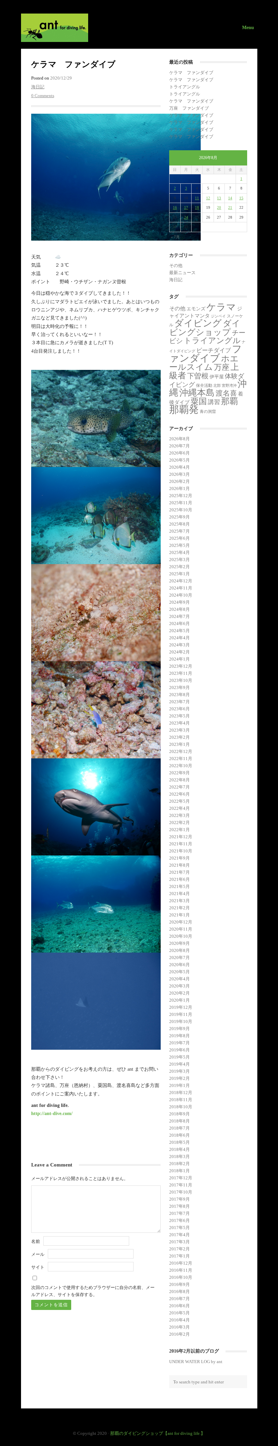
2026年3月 (179, 474)
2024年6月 (179, 623)
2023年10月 (180, 680)
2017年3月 (179, 1241)
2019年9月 (179, 1028)
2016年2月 (179, 1334)
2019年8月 (179, 1035)
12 (208, 198)
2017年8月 (179, 1206)
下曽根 (198, 376)
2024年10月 (180, 595)
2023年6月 (179, 708)
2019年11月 (180, 1014)
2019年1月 (179, 1085)
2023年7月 (179, 701)
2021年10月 (180, 850)
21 (230, 207)
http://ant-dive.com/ (52, 1113)
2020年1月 (179, 1000)
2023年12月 (180, 666)
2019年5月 (179, 1057)
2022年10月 (180, 765)
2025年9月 (179, 516)
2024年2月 (179, 651)
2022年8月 (179, 779)
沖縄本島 (197, 392)
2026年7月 (179, 445)
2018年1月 (179, 1170)
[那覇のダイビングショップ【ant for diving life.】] (139, 28)
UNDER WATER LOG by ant (195, 1361)
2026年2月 (179, 481)
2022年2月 (179, 822)
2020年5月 (179, 971)
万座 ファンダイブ (189, 108)
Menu (248, 27)
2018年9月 (179, 1113)
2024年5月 (179, 630)
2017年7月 (179, 1213)
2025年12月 (180, 495)
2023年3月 (179, 730)
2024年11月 (180, 588)
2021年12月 (180, 836)
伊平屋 (217, 376)
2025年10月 (180, 509)
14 (230, 198)
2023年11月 (180, 673)
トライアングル (184, 86)
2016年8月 (179, 1291)
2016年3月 (179, 1327)
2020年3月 (179, 985)
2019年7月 (179, 1042)
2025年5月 (179, 545)
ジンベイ (218, 316)
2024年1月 (179, 659)
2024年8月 (179, 609)
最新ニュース (182, 272)
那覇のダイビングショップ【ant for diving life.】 (157, 1433)
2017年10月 (180, 1192)
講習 (214, 402)
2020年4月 (179, 978)
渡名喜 (226, 393)
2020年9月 (179, 943)
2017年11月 (180, 1184)
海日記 (37, 86)
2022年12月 (180, 751)
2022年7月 (179, 786)
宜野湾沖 (229, 385)
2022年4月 (179, 808)
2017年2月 (179, 1248)
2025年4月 (179, 552)
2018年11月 (180, 1099)
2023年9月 (179, 687)
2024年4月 (179, 637)
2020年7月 (179, 957)
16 (175, 207)
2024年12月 (180, 580)
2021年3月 (179, 900)
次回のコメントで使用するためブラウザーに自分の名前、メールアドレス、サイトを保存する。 (93, 1291)
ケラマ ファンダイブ (191, 72)
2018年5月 (179, 1142)
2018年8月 (179, 1121)
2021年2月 (179, 907)
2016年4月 (179, 1319)
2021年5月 (179, 886)
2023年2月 (179, 737)
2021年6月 (179, 879)
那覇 (229, 401)
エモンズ (195, 308)
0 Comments (42, 95)
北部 (217, 385)
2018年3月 (179, 1156)
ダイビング (198, 323)
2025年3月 (179, 559)
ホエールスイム (204, 363)
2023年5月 (179, 715)
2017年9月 (179, 1199)
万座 (222, 367)
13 (219, 198)
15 (241, 198)
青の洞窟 (208, 411)
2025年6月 (179, 538)
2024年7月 (179, 616)
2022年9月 (179, 772)
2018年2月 (179, 1163)
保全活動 (204, 385)
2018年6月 (179, 1135)
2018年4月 (179, 1149)
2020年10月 (180, 936)
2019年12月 (180, 1007)
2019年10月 (180, 1021)
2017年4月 (179, 1234)
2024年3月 (179, 644)
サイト (37, 1267)
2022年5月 (179, 801)
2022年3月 (179, 815)
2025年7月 (179, 531)
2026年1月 (179, 488)
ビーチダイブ (213, 350)
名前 (35, 1241)
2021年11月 (180, 843)
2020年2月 (179, 993)
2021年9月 (179, 858)
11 (197, 198)
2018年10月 (180, 1106)
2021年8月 (179, 865)
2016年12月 (180, 1263)
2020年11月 (180, 929)
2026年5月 (179, 460)
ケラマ (221, 307)
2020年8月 (179, 950)
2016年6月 (179, 1305)
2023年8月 (179, 694)
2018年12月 (180, 1092)
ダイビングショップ (204, 327)
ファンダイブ (205, 353)
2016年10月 (180, 1277)
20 (219, 207)
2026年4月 (179, 467)
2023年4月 (179, 723)
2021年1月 (179, 914)
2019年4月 (179, 1064)
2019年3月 (179, 1071)
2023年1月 (179, 744)
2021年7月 (179, 872)
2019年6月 (179, 1049)
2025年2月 (179, 566)
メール (37, 1254)
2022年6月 (179, 794)
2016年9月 (179, 1284)
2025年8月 (179, 524)
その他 (175, 265)
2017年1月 (179, 1256)
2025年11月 (180, 502)
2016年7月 (179, 1298)
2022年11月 (180, 758)
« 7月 (175, 237)
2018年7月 (179, 1128)
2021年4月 (179, 893)
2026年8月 (179, 438)
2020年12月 (180, 922)
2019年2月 (179, 1078)
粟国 (199, 401)
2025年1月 (179, 573)
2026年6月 (179, 452)
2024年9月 (179, 602)
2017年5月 (179, 1227)
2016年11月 (180, 1270)
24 (186, 217)
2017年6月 (179, 1220)
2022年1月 (179, 829)
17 (186, 207)
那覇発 (184, 409)
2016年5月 (179, 1312)
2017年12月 (180, 1177)
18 (197, 207)
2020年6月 (179, 964)
